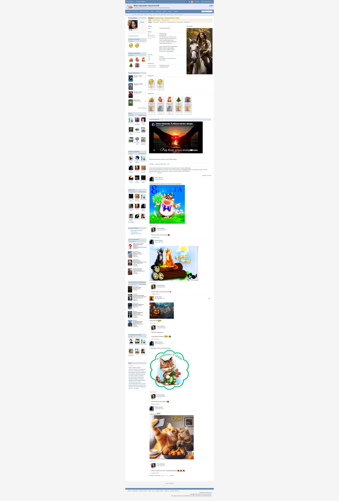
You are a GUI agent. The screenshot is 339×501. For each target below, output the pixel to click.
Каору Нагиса (137, 218)
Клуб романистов (135, 232)
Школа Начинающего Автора (137, 370)
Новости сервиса (132, 367)
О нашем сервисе (140, 1)
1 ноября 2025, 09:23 (161, 327)
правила (176, 11)
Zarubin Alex (131, 142)
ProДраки (136, 375)
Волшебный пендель (133, 378)
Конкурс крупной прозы (134, 385)
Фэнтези (134, 14)
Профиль (150, 17)
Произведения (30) (169, 17)
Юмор (158, 14)
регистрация (185, 169)
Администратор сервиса (138, 243)
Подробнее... (136, 248)
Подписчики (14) (171, 22)
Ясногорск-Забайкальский (170, 36)
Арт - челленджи (134, 388)
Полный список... (142, 115)
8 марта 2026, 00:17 (159, 179)
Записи (164, 11)
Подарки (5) (187, 22)
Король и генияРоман (137, 254)
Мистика (146, 14)
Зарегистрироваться (206, 1)
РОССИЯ (161, 36)
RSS (168, 164)
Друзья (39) (156, 22)
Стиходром (131, 375)
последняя (159, 172)
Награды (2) (179, 22)
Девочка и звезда (138, 75)
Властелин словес (137, 381)
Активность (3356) (159, 17)
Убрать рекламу (170, 483)
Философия (163, 14)
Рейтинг (170, 11)
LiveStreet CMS (208, 492)
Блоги (152, 11)
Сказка (154, 14)
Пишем (141, 385)
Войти (197, 1)
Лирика (175, 14)
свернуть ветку (153, 225)
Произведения (156, 20)
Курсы (143, 380)
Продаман (161, 56)
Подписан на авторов (134, 151)
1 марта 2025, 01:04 (159, 408)
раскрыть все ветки (206, 175)
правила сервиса (159, 490)
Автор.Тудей (162, 59)
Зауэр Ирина (131, 122)
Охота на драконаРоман (139, 271)
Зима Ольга (143, 218)
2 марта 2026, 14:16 (160, 286)
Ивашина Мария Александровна (131, 220)
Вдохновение (137, 100)
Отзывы (130, 381)
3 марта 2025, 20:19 (160, 465)
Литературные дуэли (140, 374)
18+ (211, 5)
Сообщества (158, 11)
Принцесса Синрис (138, 83)
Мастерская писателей (146, 5)
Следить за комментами (160, 164)
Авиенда (143, 132)
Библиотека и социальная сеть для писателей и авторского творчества (152, 7)
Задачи (177, 17)
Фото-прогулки (142, 383)
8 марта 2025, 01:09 (159, 343)
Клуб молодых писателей (136, 230)
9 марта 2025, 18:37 (160, 396)
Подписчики (132, 189)
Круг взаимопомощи (139, 377)
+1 (209, 298)
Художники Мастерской (136, 233)
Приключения (170, 14)
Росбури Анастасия (137, 268)
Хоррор (150, 14)
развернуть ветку (155, 237)
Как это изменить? (142, 108)
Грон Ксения (137, 132)
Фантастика (140, 14)
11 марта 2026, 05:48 (161, 229)
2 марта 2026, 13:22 (159, 242)
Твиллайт (135, 294)
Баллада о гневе (138, 92)
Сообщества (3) (165, 20)
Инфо (149, 20)
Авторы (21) (163, 22)
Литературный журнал (134, 383)
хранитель (166, 490)
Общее (150, 22)
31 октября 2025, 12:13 (160, 298)
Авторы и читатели (143, 490)
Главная (129, 490)
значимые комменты (174, 490)
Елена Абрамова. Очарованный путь (167, 58)
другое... (181, 14)
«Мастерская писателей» (206, 494)
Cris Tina (137, 170)
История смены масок (134, 35)
